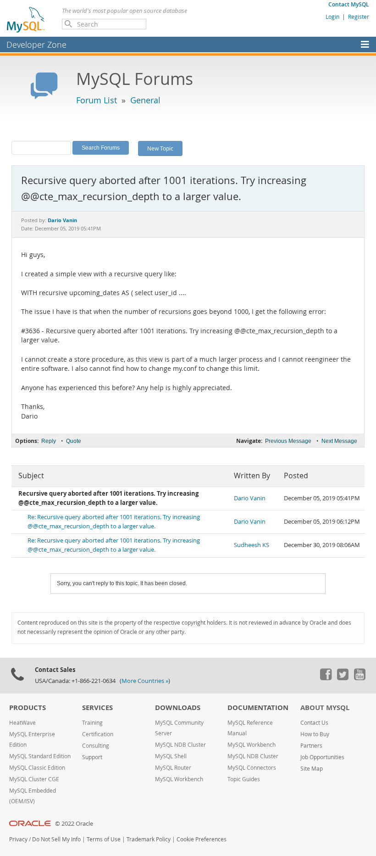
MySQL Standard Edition (40, 756)
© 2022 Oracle (74, 824)
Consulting (95, 745)
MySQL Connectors (251, 767)
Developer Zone (36, 44)
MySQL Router (173, 767)
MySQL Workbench (179, 779)
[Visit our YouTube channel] (359, 677)
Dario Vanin (249, 498)
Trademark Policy (149, 839)
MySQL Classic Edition (37, 767)
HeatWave (22, 722)
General (145, 100)
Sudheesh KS (251, 545)
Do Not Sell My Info (56, 839)
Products (27, 707)
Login (332, 16)
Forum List (96, 100)
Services (97, 707)
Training (92, 722)
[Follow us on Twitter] (342, 677)
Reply (48, 441)
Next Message (339, 441)
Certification (97, 734)
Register (358, 16)
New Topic (160, 148)
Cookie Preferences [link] (202, 839)
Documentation (257, 707)
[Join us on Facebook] (325, 677)
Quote (73, 441)
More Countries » (145, 681)
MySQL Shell (171, 756)
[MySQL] (26, 19)
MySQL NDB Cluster (180, 744)
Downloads (177, 707)
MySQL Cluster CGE (34, 779)
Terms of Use (104, 839)
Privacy (18, 839)
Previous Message (288, 441)
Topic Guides (243, 779)
